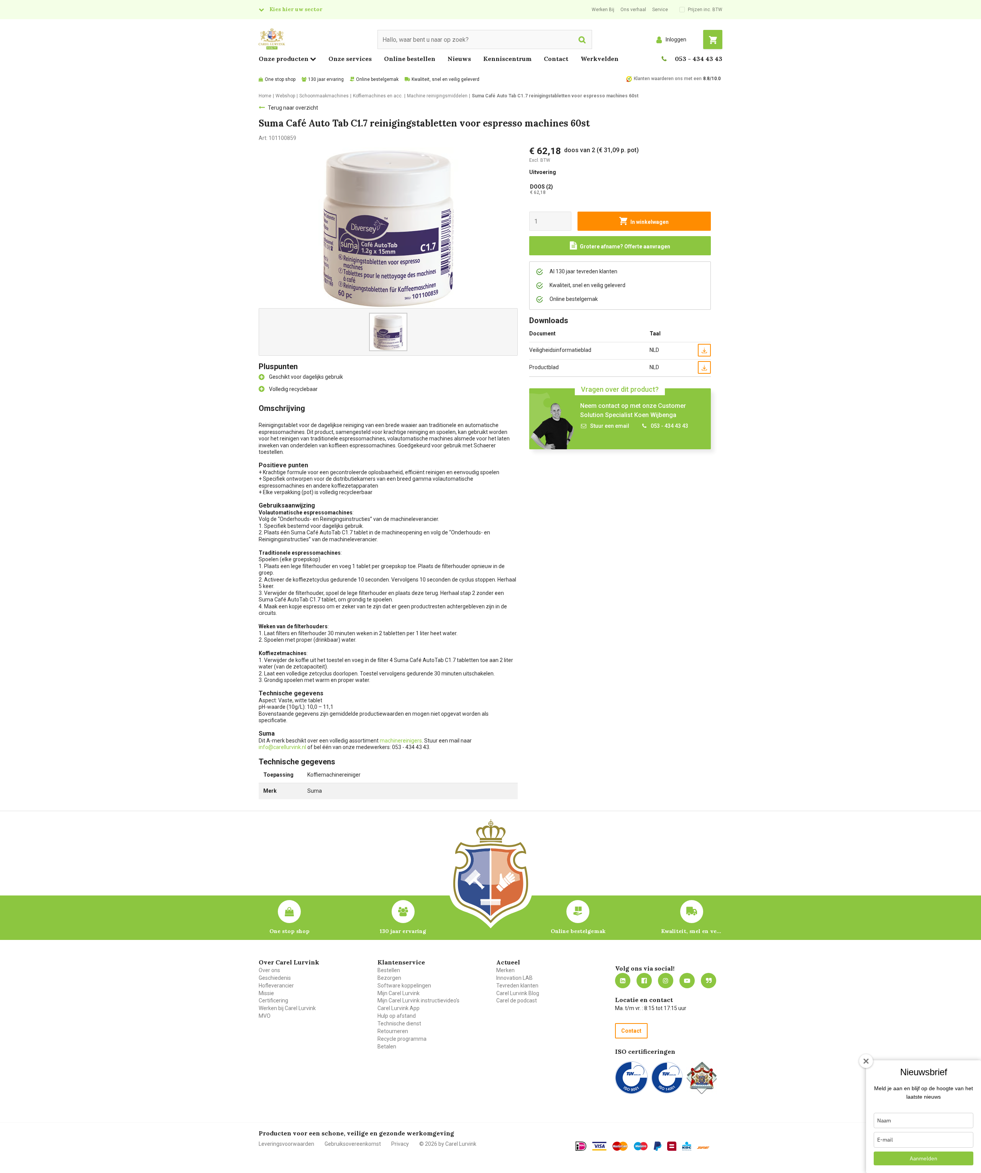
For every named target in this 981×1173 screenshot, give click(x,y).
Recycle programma (402, 1039)
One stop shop (280, 79)
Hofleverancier (276, 985)
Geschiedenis (275, 978)
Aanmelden (923, 1158)
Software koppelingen (404, 985)
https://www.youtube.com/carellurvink (687, 980)
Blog (708, 980)
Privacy (400, 1144)
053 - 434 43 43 (698, 58)
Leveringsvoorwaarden (286, 1144)
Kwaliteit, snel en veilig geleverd (445, 79)
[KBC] (686, 1146)
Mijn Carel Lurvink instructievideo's (418, 1000)
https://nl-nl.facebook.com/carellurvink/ (644, 980)
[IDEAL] (581, 1146)
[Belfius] (671, 1146)
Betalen (386, 1046)
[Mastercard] (620, 1146)
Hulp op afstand (396, 1016)
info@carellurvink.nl (282, 747)
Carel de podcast (516, 1000)
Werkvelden (599, 58)
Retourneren (392, 1031)
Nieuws (459, 58)
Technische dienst (399, 1023)
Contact (556, 58)
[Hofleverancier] (701, 1077)
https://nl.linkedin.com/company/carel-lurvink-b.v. (622, 980)
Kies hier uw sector (295, 9)
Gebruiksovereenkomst (353, 1144)
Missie (266, 993)
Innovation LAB (514, 978)
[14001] (667, 1077)
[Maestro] (640, 1146)
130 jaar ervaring (326, 79)
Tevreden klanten (517, 985)
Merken (505, 970)
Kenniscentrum (507, 58)
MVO (265, 1016)
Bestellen (388, 970)
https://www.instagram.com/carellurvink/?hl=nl (665, 980)
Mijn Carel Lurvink (398, 993)
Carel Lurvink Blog (517, 993)
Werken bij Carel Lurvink (287, 1008)
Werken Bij (603, 9)
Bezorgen (389, 978)
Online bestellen (409, 58)
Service (660, 9)
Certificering (273, 1000)
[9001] (631, 1077)
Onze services (350, 58)
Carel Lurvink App (398, 1008)
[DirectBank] (703, 1147)
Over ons (269, 970)
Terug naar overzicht (293, 108)
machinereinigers (401, 741)
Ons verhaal (633, 9)
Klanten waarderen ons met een (668, 78)
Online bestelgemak (377, 79)
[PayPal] (657, 1146)
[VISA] (599, 1146)
